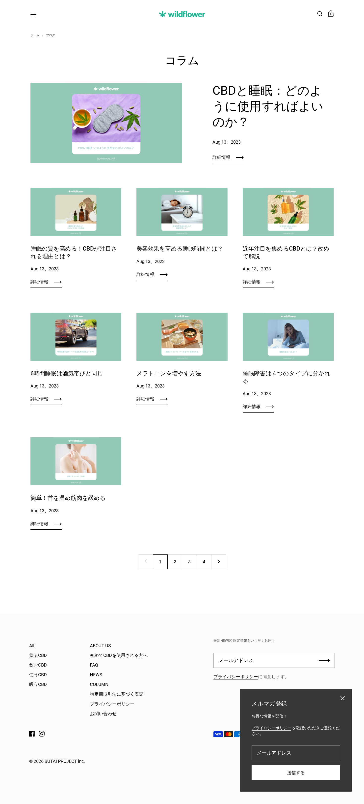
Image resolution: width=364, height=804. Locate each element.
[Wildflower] (182, 14)
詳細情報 (221, 157)
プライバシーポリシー (235, 676)
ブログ (50, 35)
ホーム (34, 35)
